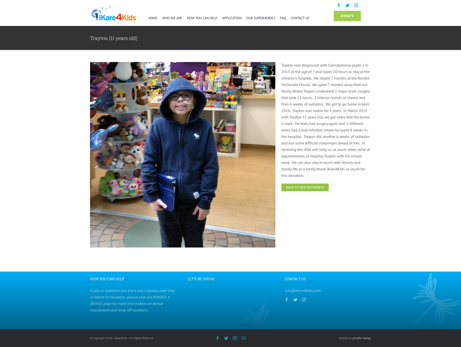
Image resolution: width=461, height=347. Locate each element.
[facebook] (339, 5)
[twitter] (347, 5)
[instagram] (356, 5)
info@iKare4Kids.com (303, 290)
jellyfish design (361, 338)
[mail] (243, 338)
